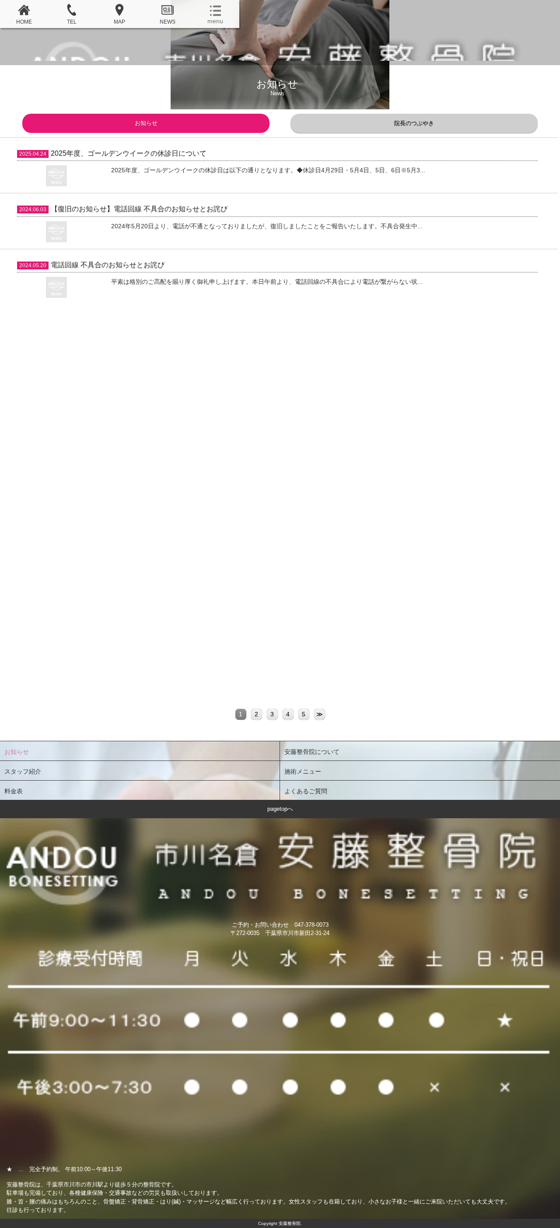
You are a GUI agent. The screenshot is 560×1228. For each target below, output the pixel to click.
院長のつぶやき (414, 123)
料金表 (13, 791)
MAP (119, 22)
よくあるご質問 (305, 791)
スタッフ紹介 (22, 771)
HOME (24, 22)
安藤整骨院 (280, 48)
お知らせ (146, 123)
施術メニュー (302, 771)
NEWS (167, 22)
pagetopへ (280, 809)
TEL (72, 22)
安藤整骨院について (312, 751)
